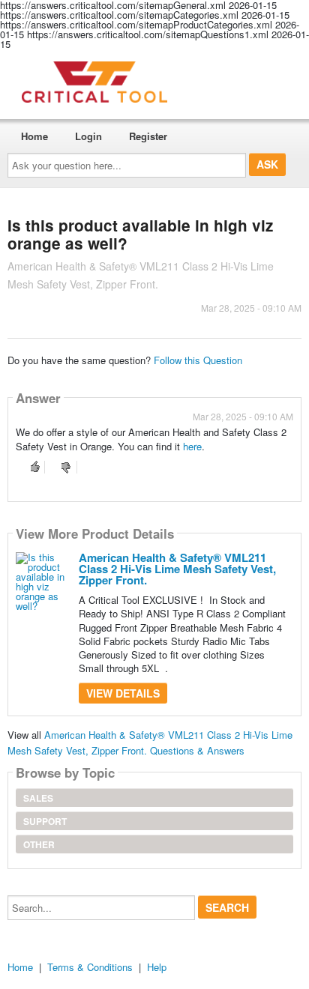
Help (156, 967)
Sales (38, 798)
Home (34, 136)
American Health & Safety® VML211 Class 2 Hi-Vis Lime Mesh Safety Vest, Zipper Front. (177, 568)
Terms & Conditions (90, 967)
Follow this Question (198, 360)
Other (39, 844)
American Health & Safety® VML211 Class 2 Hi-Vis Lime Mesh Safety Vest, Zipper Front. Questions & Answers (150, 742)
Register (148, 136)
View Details (123, 693)
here (192, 446)
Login (88, 136)
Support (45, 821)
